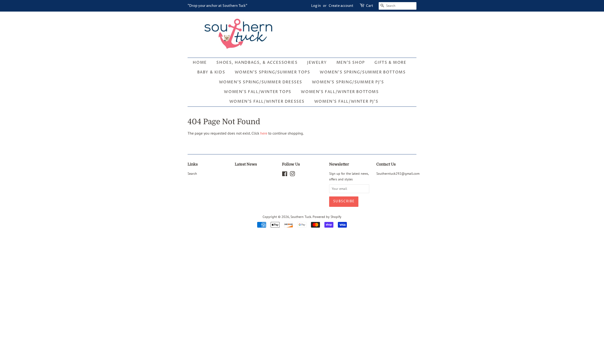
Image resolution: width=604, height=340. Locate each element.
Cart (369, 6)
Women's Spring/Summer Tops (272, 72)
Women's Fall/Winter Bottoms (340, 91)
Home (200, 62)
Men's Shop (350, 62)
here (263, 133)
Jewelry (317, 62)
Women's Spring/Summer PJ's (348, 82)
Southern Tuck (300, 217)
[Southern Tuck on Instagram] (292, 175)
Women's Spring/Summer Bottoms (363, 72)
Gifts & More (390, 62)
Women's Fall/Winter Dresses (267, 101)
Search (192, 173)
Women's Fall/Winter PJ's (346, 101)
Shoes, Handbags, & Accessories (257, 62)
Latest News (246, 164)
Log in (316, 6)
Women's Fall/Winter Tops (257, 91)
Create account (341, 6)
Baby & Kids (211, 72)
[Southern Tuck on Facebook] (284, 175)
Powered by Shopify (327, 217)
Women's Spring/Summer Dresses (260, 82)
